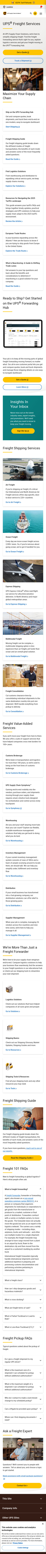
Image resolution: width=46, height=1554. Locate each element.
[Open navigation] (40, 13)
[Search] (31, 13)
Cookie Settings (23, 1548)
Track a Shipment (22, 61)
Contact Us (21, 1485)
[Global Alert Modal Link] (34, 3)
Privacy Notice (18, 1543)
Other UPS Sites (10, 1517)
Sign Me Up (22, 431)
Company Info (9, 1508)
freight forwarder (13, 1195)
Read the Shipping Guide (21, 1158)
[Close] (42, 1523)
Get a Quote (22, 52)
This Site (7, 1498)
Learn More (21, 387)
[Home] (12, 13)
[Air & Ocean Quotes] (35, 13)
